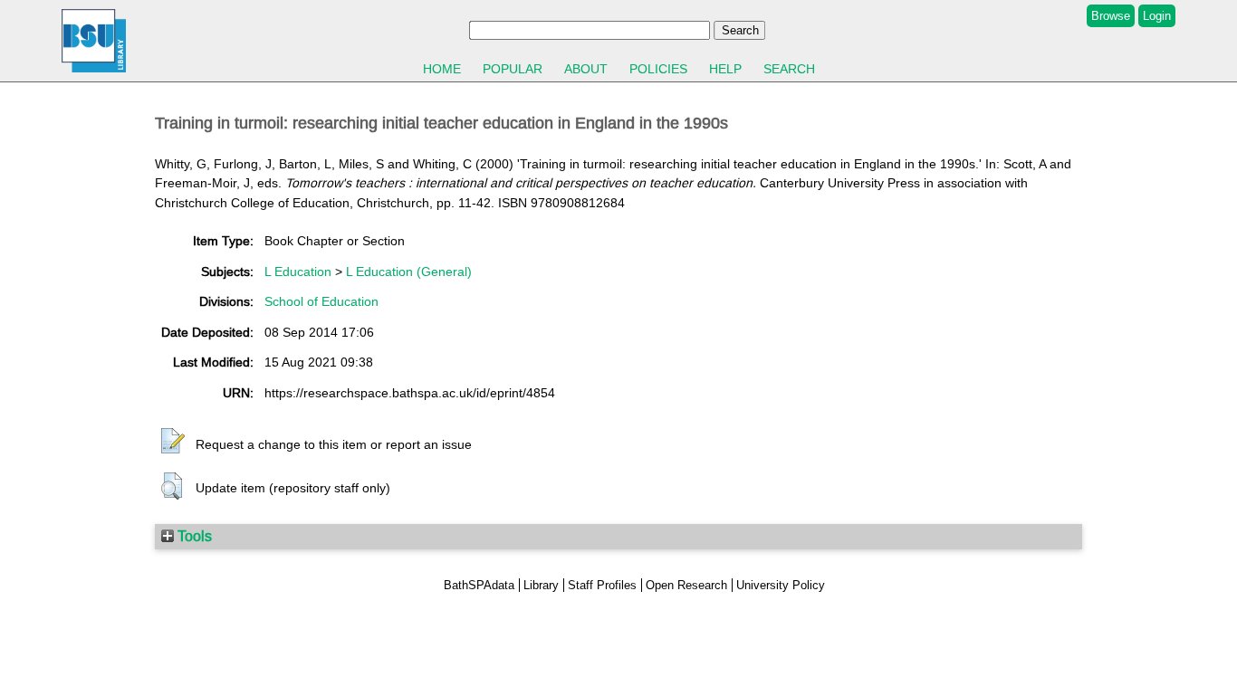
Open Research (686, 585)
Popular (512, 69)
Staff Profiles (602, 585)
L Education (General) (409, 271)
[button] (173, 441)
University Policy (780, 585)
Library (541, 585)
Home (442, 69)
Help (725, 69)
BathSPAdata (479, 585)
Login (1157, 16)
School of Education (321, 301)
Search (789, 69)
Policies (658, 69)
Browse (1110, 16)
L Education (297, 271)
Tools (193, 536)
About (586, 69)
